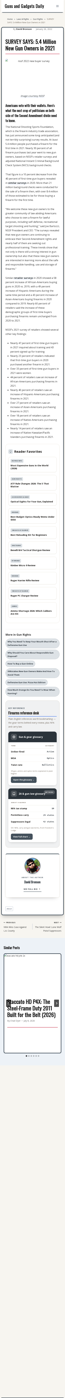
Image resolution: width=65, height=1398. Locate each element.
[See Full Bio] (39, 890)
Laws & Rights (23, 19)
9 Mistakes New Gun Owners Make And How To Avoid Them (31, 673)
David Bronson (24, 29)
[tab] (26, 1056)
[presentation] (32, 973)
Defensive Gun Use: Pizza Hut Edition (27, 682)
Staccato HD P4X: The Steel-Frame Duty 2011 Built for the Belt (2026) (31, 1007)
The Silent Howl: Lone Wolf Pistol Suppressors (48, 926)
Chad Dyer (15, 1020)
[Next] (56, 1003)
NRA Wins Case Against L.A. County (15, 926)
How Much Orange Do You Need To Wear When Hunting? (31, 691)
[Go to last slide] (8, 1003)
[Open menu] (57, 6)
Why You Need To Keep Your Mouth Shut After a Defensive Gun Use (32, 643)
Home (10, 19)
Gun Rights (38, 19)
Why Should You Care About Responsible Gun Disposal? (31, 654)
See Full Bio (31, 889)
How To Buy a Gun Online (20, 663)
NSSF (9, 909)
